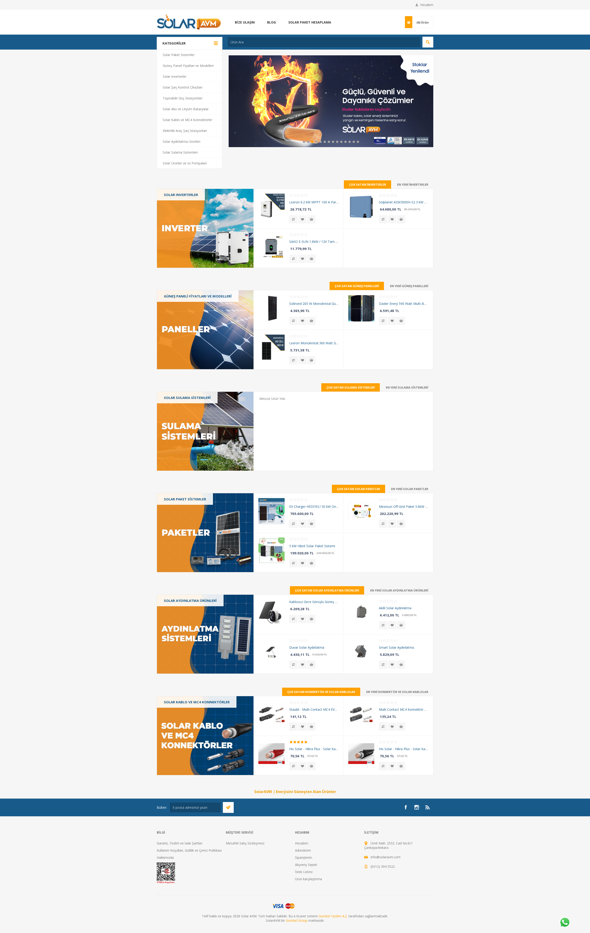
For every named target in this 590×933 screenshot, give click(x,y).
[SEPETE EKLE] (311, 219)
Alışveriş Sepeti (306, 864)
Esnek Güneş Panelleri (183, 316)
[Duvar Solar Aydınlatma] (271, 652)
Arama (427, 42)
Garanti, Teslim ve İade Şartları (179, 843)
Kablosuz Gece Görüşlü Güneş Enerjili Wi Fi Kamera (314, 602)
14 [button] (358, 142)
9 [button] (337, 142)
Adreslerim (303, 850)
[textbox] (324, 42)
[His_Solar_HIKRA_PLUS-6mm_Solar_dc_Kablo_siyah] (361, 753)
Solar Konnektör (179, 715)
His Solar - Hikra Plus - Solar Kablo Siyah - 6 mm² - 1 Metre (403, 749)
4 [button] (316, 142)
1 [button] (304, 142)
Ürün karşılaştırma (308, 879)
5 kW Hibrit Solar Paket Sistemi (312, 546)
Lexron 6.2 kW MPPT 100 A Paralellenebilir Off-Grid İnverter (314, 202)
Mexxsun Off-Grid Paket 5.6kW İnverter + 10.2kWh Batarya (403, 506)
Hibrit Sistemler (178, 530)
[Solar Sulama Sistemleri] (205, 431)
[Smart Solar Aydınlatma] (361, 652)
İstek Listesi (304, 872)
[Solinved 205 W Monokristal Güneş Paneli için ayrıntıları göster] (271, 308)
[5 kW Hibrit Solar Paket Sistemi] (271, 551)
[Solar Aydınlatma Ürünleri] (205, 634)
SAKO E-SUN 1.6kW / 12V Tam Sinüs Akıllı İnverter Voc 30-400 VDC (314, 241)
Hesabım (426, 5)
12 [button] (349, 142)
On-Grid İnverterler (181, 204)
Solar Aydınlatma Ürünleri (190, 600)
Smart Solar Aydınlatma (396, 647)
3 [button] (312, 142)
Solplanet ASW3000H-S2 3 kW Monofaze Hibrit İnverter (403, 202)
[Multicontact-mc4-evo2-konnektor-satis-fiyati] (271, 714)
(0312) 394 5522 (383, 866)
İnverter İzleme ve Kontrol (186, 224)
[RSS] (427, 807)
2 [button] (308, 142)
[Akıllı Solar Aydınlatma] (361, 613)
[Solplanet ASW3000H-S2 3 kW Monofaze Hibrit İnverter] (361, 207)
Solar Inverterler (181, 194)
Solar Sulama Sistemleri (187, 397)
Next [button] (429, 101)
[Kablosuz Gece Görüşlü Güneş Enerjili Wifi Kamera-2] (271, 613)
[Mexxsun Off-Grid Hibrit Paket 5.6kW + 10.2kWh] (361, 511)
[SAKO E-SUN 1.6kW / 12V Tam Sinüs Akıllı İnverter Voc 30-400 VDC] (271, 246)
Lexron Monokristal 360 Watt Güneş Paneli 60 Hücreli (314, 343)
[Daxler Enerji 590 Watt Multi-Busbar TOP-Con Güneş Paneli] (361, 308)
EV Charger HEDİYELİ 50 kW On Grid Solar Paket (314, 506)
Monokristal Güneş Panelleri (188, 310)
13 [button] (354, 142)
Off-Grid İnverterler (181, 217)
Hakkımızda (165, 857)
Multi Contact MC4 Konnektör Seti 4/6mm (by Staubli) (403, 709)
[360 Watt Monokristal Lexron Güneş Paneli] (271, 348)
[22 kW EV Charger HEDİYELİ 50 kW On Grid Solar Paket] (271, 511)
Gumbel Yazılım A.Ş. (333, 916)
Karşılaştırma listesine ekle (293, 219)
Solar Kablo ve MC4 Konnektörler (182, 704)
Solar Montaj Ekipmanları (186, 729)
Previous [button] (232, 101)
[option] (331, 101)
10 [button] (341, 142)
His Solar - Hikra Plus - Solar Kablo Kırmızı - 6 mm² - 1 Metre (314, 749)
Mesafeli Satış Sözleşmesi (245, 843)
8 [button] (333, 142)
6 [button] (325, 142)
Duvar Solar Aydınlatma (306, 647)
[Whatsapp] (565, 923)
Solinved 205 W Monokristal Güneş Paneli (314, 303)
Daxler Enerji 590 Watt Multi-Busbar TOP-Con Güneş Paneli (403, 303)
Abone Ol (228, 807)
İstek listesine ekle (302, 219)
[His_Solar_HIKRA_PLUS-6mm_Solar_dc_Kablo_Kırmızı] (271, 753)
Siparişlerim (303, 857)
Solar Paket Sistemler (185, 499)
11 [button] (345, 142)
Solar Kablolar (177, 722)
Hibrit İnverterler (179, 210)
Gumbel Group (296, 920)
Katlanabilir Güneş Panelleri (187, 323)
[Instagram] (416, 807)
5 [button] (320, 142)
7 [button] (329, 142)
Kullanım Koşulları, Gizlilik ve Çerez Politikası (189, 850)
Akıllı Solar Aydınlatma (395, 608)
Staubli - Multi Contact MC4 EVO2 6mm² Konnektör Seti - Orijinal (314, 709)
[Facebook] (405, 807)
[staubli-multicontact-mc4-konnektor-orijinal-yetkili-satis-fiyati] (361, 714)
